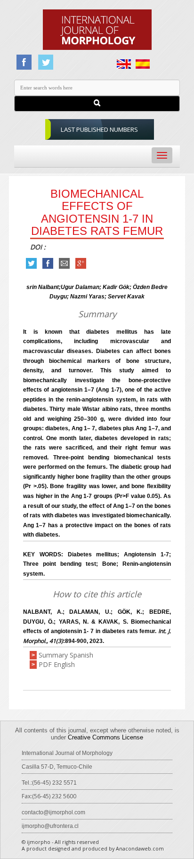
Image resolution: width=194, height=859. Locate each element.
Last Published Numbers (99, 129)
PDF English (57, 664)
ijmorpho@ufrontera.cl (50, 826)
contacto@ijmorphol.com (53, 812)
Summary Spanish (66, 654)
